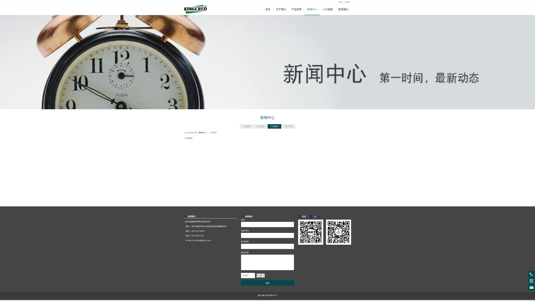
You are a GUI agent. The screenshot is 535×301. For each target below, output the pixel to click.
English (347, 2)
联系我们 (343, 9)
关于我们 (281, 9)
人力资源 (328, 9)
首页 (267, 9)
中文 (340, 2)
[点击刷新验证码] (261, 275)
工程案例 (274, 126)
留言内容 (245, 252)
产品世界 (296, 9)
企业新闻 (260, 126)
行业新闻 (247, 126)
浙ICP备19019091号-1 (267, 295)
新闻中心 (312, 9)
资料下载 (288, 126)
